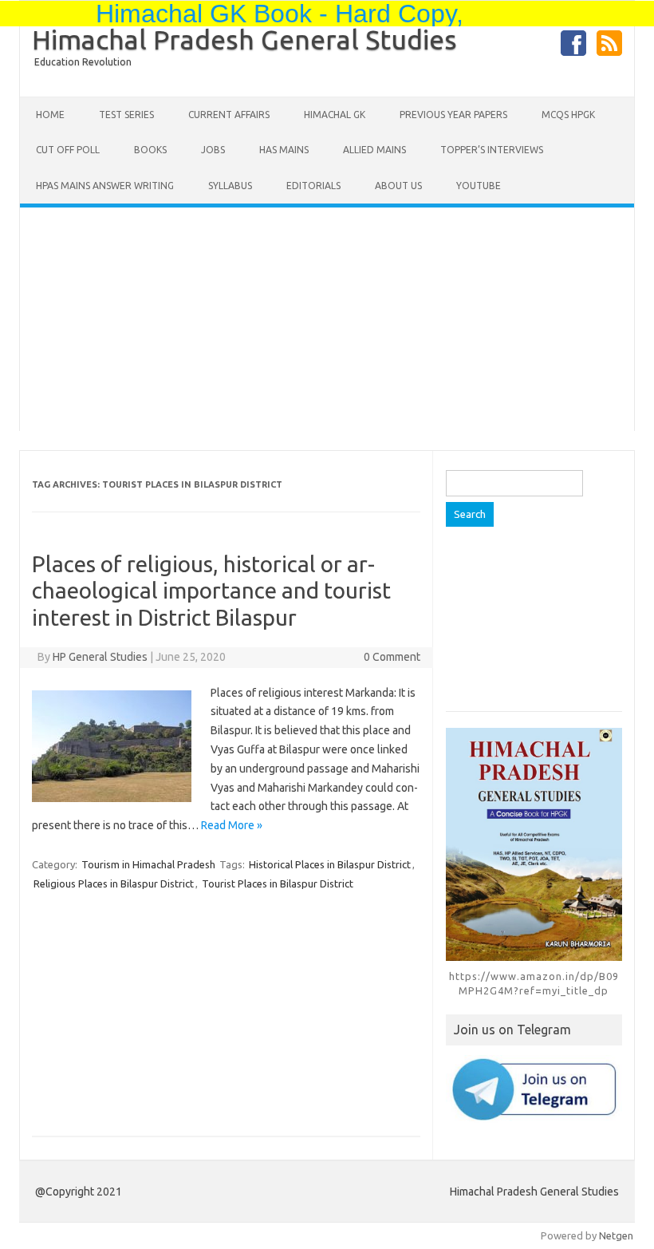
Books (150, 149)
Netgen (616, 1235)
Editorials (313, 185)
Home (50, 114)
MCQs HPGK (568, 114)
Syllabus (230, 185)
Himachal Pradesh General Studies (244, 39)
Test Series (126, 114)
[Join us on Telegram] (534, 1089)
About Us (398, 185)
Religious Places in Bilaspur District (113, 883)
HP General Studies (100, 656)
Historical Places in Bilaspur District (330, 864)
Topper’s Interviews (491, 149)
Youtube (478, 185)
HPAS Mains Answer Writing (105, 185)
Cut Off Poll (68, 149)
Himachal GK (334, 114)
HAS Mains (284, 149)
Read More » (231, 825)
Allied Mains (374, 149)
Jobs (213, 149)
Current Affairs (229, 114)
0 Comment (392, 656)
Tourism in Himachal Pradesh (148, 864)
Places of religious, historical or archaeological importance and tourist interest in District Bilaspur (211, 590)
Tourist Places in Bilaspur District (277, 883)
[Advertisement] (327, 319)
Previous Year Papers (453, 114)
